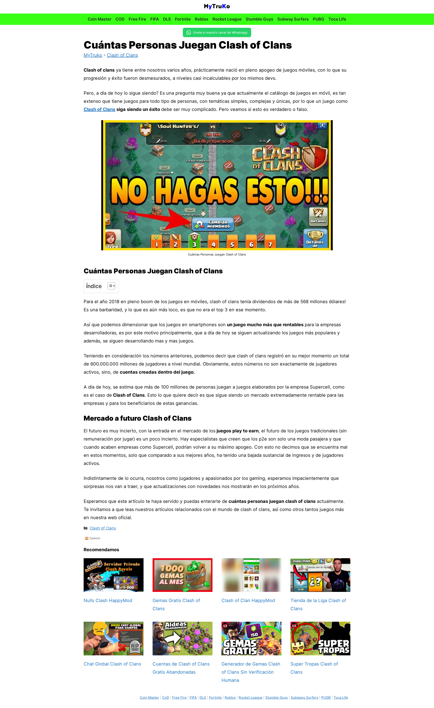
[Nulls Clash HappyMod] (114, 588)
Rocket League (227, 19)
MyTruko (93, 55)
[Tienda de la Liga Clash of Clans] (320, 588)
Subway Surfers (293, 19)
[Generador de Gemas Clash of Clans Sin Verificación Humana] (251, 651)
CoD (165, 697)
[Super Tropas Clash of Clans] (320, 651)
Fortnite (183, 19)
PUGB (326, 697)
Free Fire (137, 19)
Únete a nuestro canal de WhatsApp (220, 32)
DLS (167, 19)
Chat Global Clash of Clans (112, 664)
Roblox (201, 19)
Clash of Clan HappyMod (248, 600)
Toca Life (337, 19)
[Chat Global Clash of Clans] (114, 651)
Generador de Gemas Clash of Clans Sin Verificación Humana (251, 672)
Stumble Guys (259, 19)
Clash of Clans (122, 55)
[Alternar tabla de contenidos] (109, 286)
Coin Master (99, 19)
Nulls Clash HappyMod (108, 600)
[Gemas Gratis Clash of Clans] (182, 588)
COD (120, 19)
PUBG (318, 19)
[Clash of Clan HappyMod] (251, 588)
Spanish (94, 538)
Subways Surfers (304, 697)
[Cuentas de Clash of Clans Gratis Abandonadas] (182, 651)
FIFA (154, 19)
